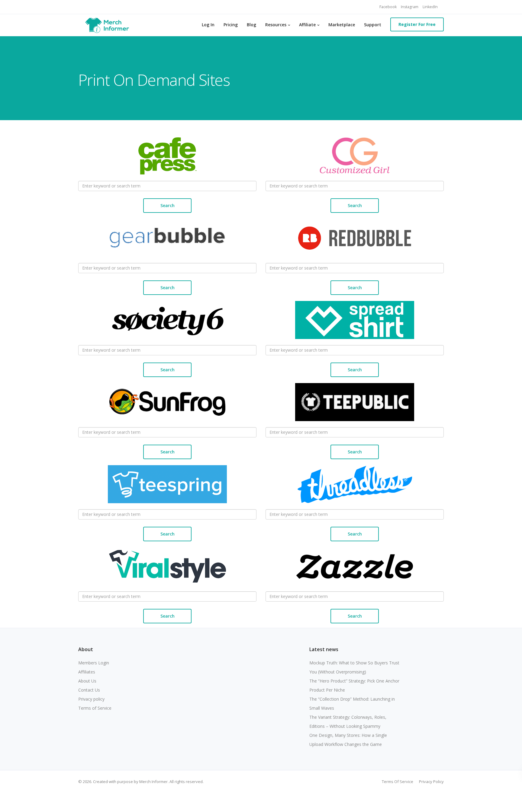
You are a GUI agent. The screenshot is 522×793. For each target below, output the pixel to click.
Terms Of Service (397, 781)
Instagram (409, 6)
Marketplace (341, 24)
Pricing (231, 24)
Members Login (93, 663)
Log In (208, 24)
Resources (275, 24)
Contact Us (89, 690)
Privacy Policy (431, 781)
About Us (87, 681)
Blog (251, 24)
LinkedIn (430, 6)
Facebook (388, 6)
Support (372, 24)
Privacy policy (91, 699)
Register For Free (417, 24)
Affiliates (86, 672)
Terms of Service (94, 708)
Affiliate (307, 24)
